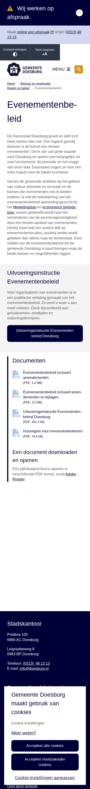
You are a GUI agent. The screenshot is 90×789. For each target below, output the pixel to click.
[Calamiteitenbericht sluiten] (79, 12)
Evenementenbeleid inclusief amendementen (47, 378)
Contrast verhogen (15, 49)
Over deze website (22, 786)
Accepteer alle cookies (44, 746)
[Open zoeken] (79, 69)
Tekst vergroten (44, 49)
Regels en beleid (18, 88)
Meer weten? (23, 732)
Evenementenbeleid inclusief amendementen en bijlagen (52, 397)
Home (11, 83)
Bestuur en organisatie (36, 83)
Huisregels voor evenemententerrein (53, 433)
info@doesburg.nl (34, 668)
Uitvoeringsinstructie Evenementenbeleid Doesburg (45, 333)
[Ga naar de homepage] (24, 69)
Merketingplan (24, 207)
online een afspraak (33, 32)
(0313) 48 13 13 (36, 663)
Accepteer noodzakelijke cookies (45, 762)
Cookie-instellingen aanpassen (45, 777)
